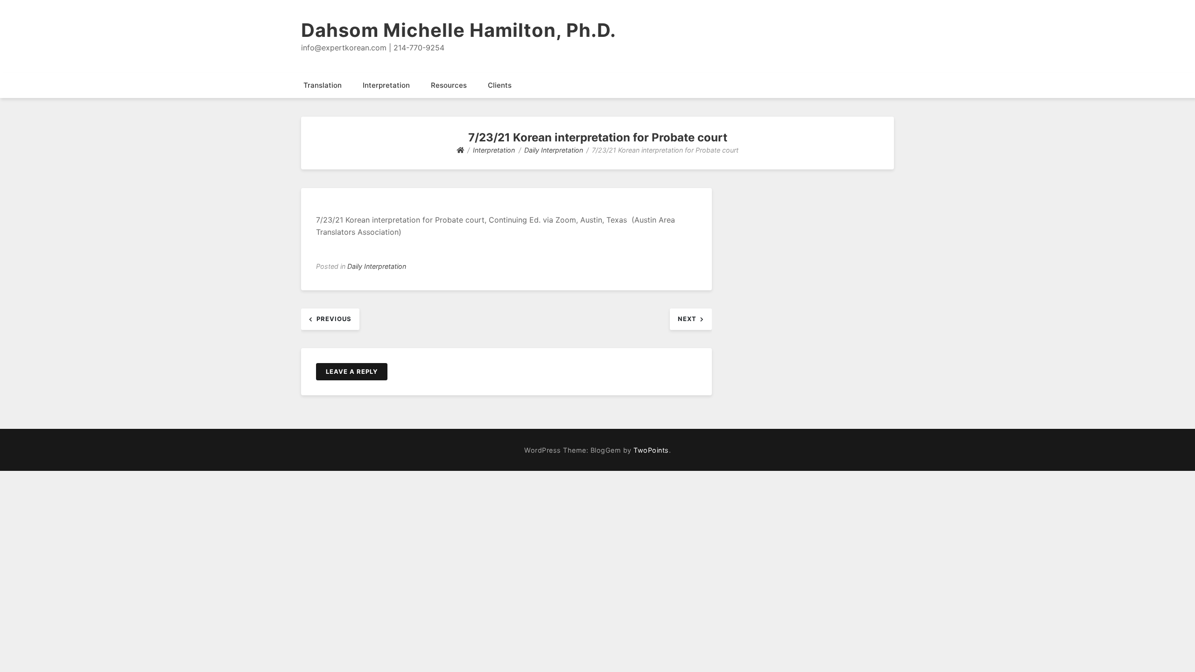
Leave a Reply (352, 371)
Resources (449, 85)
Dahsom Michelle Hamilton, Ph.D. (458, 30)
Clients (500, 85)
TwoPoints (651, 450)
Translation (322, 85)
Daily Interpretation (376, 266)
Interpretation (386, 85)
